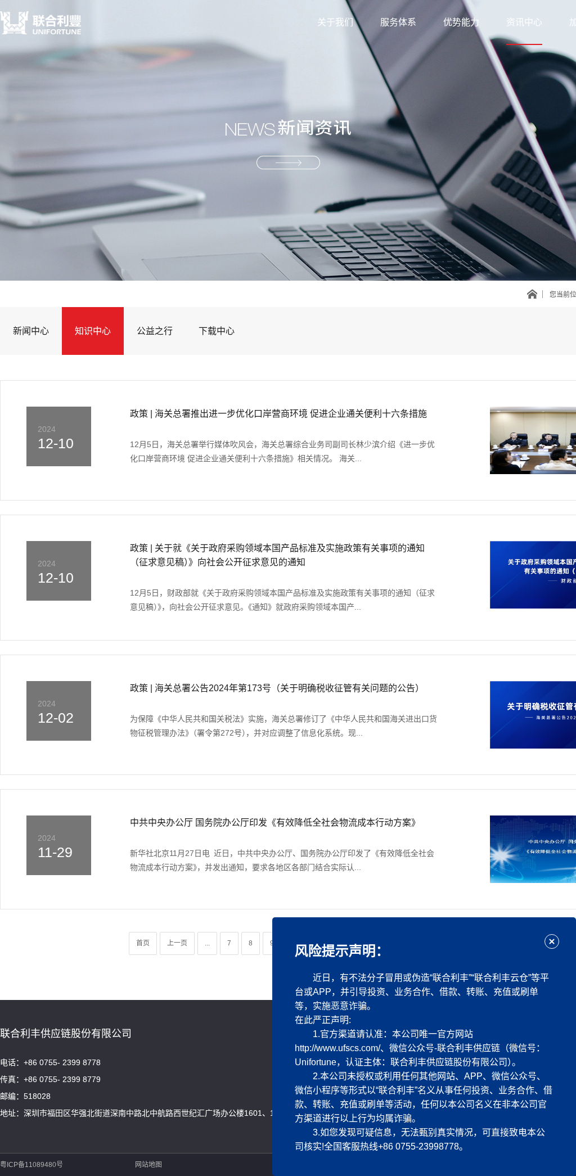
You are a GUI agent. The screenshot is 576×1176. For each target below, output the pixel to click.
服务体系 (398, 22)
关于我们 (335, 22)
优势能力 (461, 22)
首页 (143, 943)
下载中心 (217, 331)
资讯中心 (524, 22)
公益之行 (155, 331)
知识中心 (93, 331)
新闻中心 (31, 331)
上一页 (177, 943)
